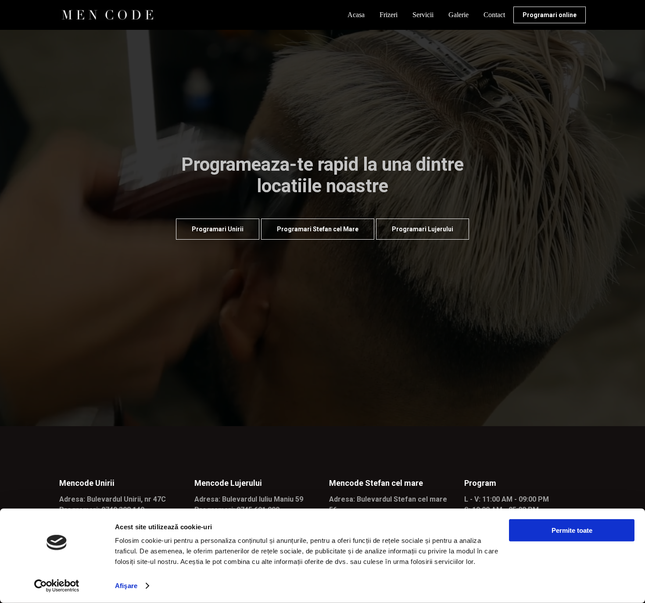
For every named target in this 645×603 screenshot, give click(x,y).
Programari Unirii (218, 229)
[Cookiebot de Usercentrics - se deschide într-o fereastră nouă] (56, 585)
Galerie (458, 14)
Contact (494, 14)
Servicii (423, 14)
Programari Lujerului (422, 229)
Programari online (550, 14)
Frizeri (389, 14)
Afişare (126, 585)
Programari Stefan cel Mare (317, 229)
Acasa (356, 14)
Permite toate (572, 530)
